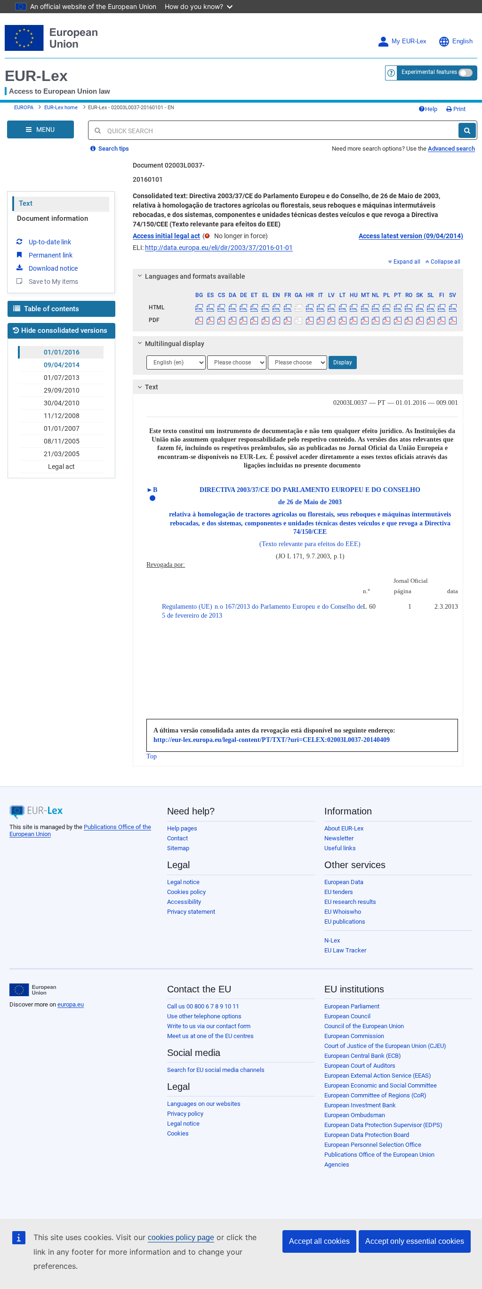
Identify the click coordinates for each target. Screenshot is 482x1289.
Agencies (336, 1164)
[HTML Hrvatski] (309, 307)
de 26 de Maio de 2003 (310, 502)
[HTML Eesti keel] (254, 307)
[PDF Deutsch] (243, 320)
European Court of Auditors (359, 1065)
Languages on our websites (204, 1103)
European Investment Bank (360, 1105)
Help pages (182, 828)
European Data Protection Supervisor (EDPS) (383, 1124)
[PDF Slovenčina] (419, 320)
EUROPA (23, 108)
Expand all (407, 261)
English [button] (462, 41)
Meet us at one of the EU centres (210, 1035)
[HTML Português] (398, 307)
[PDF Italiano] (320, 320)
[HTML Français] (287, 307)
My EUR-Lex (409, 41)
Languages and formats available (195, 276)
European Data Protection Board (366, 1134)
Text (25, 203)
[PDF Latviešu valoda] (331, 320)
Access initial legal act (166, 236)
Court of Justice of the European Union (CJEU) (385, 1045)
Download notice (53, 268)
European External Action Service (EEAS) (377, 1075)
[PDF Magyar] (353, 320)
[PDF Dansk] (232, 320)
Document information (52, 218)
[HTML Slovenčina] (419, 307)
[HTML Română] (408, 307)
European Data (343, 882)
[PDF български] (199, 320)
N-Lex (332, 940)
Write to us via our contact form (208, 1026)
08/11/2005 (62, 441)
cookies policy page (181, 1237)
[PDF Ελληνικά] (265, 320)
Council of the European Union (364, 1026)
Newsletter (338, 838)
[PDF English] (276, 320)
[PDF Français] (287, 320)
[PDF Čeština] (221, 320)
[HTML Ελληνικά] (265, 307)
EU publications (344, 921)
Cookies (178, 1133)
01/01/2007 (62, 428)
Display (342, 362)
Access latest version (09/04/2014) (411, 236)
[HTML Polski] (386, 307)
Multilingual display (174, 343)
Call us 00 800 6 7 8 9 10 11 (203, 1006)
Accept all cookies (319, 1241)
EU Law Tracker (345, 950)
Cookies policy (186, 891)
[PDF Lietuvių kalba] (342, 320)
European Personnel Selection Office (372, 1144)
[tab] (298, 276)
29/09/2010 (62, 390)
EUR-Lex (36, 75)
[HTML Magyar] (353, 307)
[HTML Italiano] (320, 307)
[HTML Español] (210, 307)
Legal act (61, 466)
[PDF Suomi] (441, 320)
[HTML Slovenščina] (431, 307)
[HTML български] (199, 307)
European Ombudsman (354, 1115)
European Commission (354, 1035)
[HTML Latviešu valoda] (331, 307)
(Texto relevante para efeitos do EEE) (310, 544)
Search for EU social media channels (216, 1069)
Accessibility (184, 901)
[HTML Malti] (364, 307)
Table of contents (50, 309)
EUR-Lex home (61, 108)
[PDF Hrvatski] (309, 320)
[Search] (467, 130)
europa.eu (70, 1004)
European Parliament (351, 1006)
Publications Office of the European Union (379, 1154)
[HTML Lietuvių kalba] (342, 307)
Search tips (113, 148)
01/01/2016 (62, 352)
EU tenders (338, 891)
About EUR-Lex (343, 828)
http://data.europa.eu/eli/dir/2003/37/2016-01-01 (219, 247)
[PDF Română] (408, 320)
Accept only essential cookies (414, 1241)
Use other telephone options (204, 1016)
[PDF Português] (398, 320)
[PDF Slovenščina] (431, 320)
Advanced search (451, 148)
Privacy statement (191, 911)
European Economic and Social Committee (380, 1085)
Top (151, 756)
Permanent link (50, 255)
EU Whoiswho (342, 911)
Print (459, 109)
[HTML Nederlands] (375, 307)
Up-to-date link (50, 242)
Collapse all (445, 261)
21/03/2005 (62, 454)
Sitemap (178, 848)
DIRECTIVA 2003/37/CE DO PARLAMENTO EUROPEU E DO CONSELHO (310, 489)
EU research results (350, 901)
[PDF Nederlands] (375, 320)
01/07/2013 (62, 377)
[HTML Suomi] (441, 307)
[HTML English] (276, 307)
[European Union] (32, 990)
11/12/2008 (62, 415)
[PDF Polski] (386, 320)
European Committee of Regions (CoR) (375, 1095)
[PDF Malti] (364, 320)
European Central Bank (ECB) (362, 1055)
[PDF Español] (210, 320)
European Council (347, 1016)
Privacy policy (185, 1113)
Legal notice (183, 882)
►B (151, 489)
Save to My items (53, 281)
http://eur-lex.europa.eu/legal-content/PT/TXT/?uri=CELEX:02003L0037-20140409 (271, 739)
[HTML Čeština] (221, 307)
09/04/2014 (62, 365)
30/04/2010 (62, 403)
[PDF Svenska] (453, 320)
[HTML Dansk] (232, 307)
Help (431, 109)
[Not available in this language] (298, 307)
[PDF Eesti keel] (254, 320)
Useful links (340, 848)
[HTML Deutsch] (243, 307)
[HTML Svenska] (453, 307)
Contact (177, 838)
